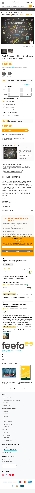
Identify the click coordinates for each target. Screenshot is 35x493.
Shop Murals (9, 12)
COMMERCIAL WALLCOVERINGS (11, 400)
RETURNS (5, 416)
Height (5, 94)
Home (7, 251)
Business (17, 251)
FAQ (4, 419)
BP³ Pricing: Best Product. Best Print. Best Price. (17, 9)
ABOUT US (5, 432)
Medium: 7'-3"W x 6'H (11, 104)
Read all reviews (6, 352)
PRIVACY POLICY (7, 426)
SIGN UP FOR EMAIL (9, 466)
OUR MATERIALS (7, 438)
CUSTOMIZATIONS (7, 440)
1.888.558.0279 (7, 452)
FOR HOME (5, 402)
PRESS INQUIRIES (7, 424)
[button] (10, 388)
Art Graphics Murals (19, 12)
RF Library (8, 198)
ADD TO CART (8, 130)
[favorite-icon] (31, 3)
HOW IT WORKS (7, 435)
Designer (28, 251)
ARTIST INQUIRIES (7, 421)
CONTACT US (6, 411)
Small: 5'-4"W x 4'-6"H (11, 101)
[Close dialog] (33, 238)
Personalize (16, 115)
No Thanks (17, 254)
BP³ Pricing (12, 67)
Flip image (8, 115)
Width (5, 90)
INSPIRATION (6, 405)
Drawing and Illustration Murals (10, 14)
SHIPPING (5, 414)
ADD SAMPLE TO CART (25, 155)
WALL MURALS (6, 397)
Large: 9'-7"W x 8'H (10, 107)
